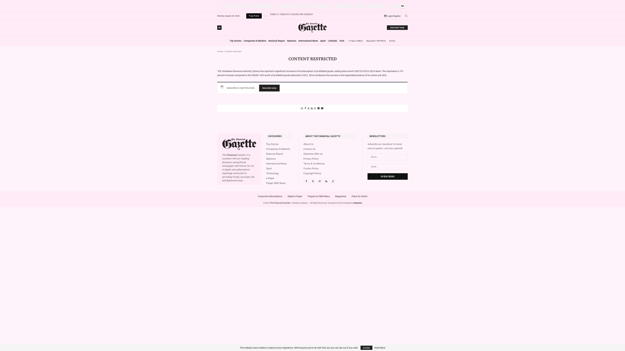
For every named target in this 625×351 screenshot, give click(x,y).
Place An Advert (360, 196)
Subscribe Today (397, 27)
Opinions (291, 40)
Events (392, 41)
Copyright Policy (312, 173)
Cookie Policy (311, 168)
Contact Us (309, 149)
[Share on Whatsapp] (315, 108)
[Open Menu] (219, 28)
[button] (264, 16)
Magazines (340, 196)
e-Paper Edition (355, 41)
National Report (276, 40)
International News (308, 40)
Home (220, 51)
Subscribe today (269, 88)
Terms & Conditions (314, 163)
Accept (366, 347)
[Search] (406, 16)
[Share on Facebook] (305, 108)
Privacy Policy (311, 159)
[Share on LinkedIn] (312, 108)
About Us (308, 144)
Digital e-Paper (295, 196)
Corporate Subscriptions (270, 196)
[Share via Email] (322, 108)
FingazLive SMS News (376, 41)
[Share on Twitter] (308, 108)
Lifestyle (332, 40)
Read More (380, 348)
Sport (323, 40)
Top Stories (236, 40)
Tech (341, 40)
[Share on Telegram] (318, 108)
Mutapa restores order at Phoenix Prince (294, 16)
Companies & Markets (255, 40)
